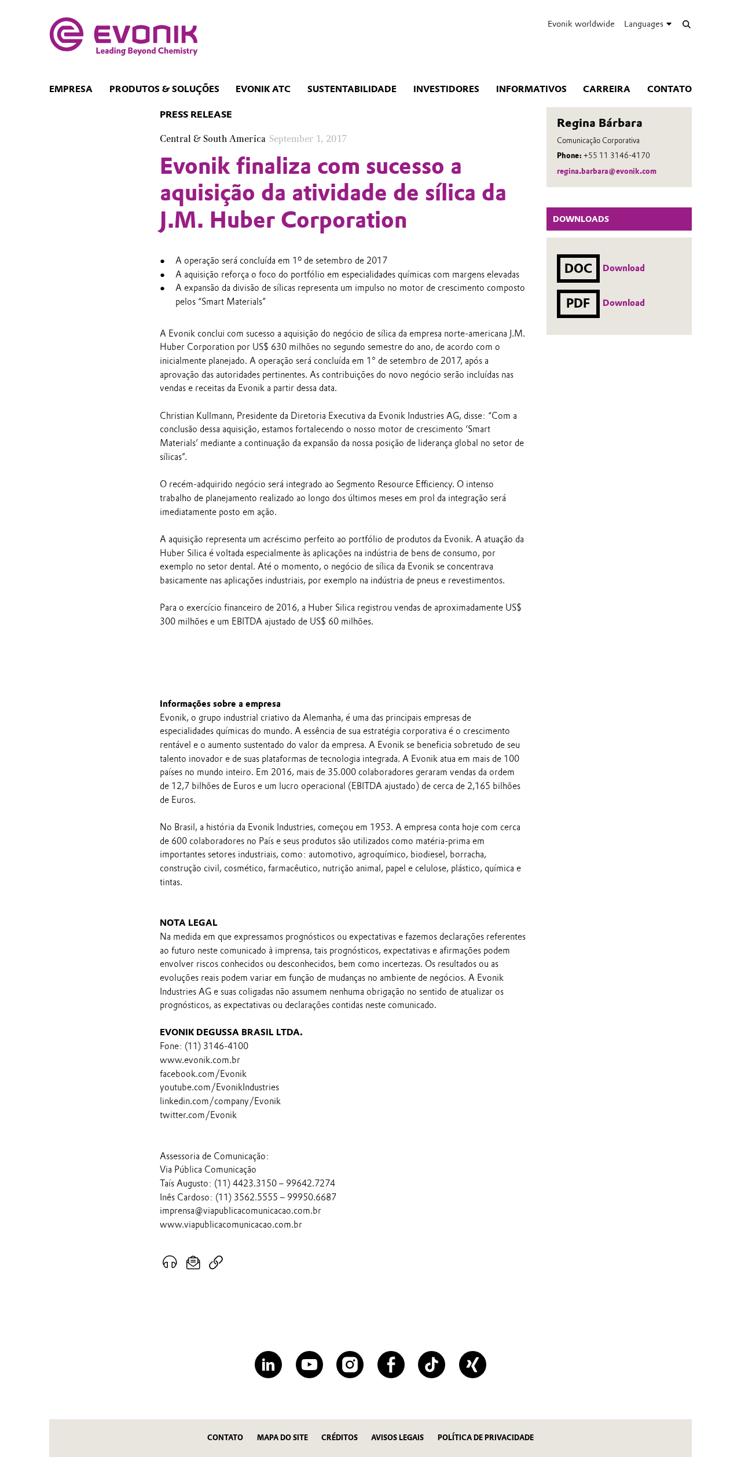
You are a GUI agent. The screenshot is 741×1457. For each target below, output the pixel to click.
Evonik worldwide (581, 24)
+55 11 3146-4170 (617, 155)
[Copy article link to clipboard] (215, 1263)
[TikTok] (431, 1364)
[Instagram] (350, 1364)
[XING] (472, 1364)
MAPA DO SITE (282, 1437)
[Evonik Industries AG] (123, 36)
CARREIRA (606, 89)
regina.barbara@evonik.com (606, 171)
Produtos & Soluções (164, 89)
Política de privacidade (486, 1437)
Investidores (446, 89)
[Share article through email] (193, 1263)
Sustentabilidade (352, 89)
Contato (669, 89)
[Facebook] (391, 1364)
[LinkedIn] (268, 1364)
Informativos (531, 89)
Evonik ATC (263, 89)
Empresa (71, 89)
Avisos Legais (397, 1437)
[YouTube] (309, 1364)
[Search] (686, 24)
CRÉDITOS (339, 1437)
